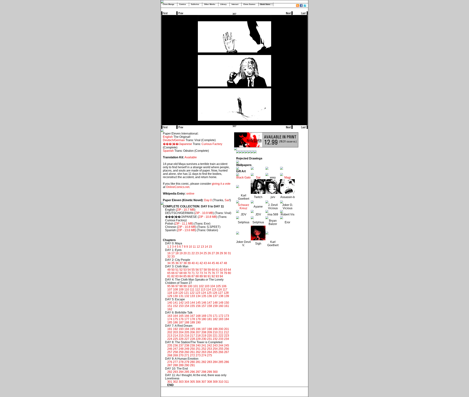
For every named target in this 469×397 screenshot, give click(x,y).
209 (209, 332)
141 (175, 302)
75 (209, 273)
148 (215, 302)
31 (229, 253)
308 (209, 381)
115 (214, 289)
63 (225, 269)
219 (203, 335)
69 (185, 273)
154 (186, 305)
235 (169, 345)
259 (181, 352)
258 (175, 352)
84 (181, 276)
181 (209, 319)
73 (201, 273)
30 (225, 253)
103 (206, 286)
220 (209, 335)
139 (226, 296)
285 (220, 362)
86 (189, 276)
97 (177, 286)
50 (173, 269)
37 (181, 263)
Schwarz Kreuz (243, 206)
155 (192, 305)
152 (175, 305)
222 (220, 335)
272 (192, 355)
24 (201, 253)
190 (198, 322)
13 (202, 246)
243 (215, 345)
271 (186, 355)
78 (221, 273)
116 (219, 289)
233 (220, 338)
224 (169, 338)
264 (209, 352)
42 (201, 263)
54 (189, 269)
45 (213, 263)
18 (177, 253)
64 (229, 269)
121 (186, 292)
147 (209, 302)
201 (226, 329)
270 (181, 355)
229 (198, 338)
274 (203, 355)
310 (220, 381)
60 (213, 269)
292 (169, 371)
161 (226, 305)
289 (181, 365)
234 (226, 338)
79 (225, 273)
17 (173, 253)
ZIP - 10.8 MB (207, 216)
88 (197, 276)
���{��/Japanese (177, 144)
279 (186, 362)
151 (169, 305)
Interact (235, 4)
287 (169, 365)
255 (220, 348)
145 (198, 302)
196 (198, 329)
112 (197, 289)
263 (203, 352)
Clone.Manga (168, 4)
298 (203, 371)
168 (198, 315)
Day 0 (208, 200)
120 (180, 292)
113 (203, 289)
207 (198, 332)
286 (226, 362)
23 (197, 253)
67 (177, 273)
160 (220, 305)
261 (192, 352)
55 (193, 269)
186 (175, 322)
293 (175, 371)
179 (198, 319)
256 (226, 348)
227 (186, 338)
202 (169, 332)
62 (221, 269)
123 (197, 292)
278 (181, 362)
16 (169, 253)
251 (198, 348)
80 (229, 273)
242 (209, 345)
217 (192, 335)
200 (220, 329)
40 (193, 263)
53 (185, 269)
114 (208, 289)
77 (217, 273)
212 (226, 332)
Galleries (195, 4)
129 (169, 296)
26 (209, 253)
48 (225, 263)
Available (190, 157)
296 (192, 371)
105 (218, 286)
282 (203, 362)
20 (185, 253)
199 (215, 329)
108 (175, 289)
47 (221, 263)
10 (190, 246)
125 (209, 292)
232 (215, 338)
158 (209, 305)
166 (186, 315)
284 (215, 362)
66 (173, 273)
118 (169, 292)
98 (181, 286)
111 (192, 289)
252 (203, 348)
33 (173, 256)
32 (169, 256)
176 (181, 319)
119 (175, 292)
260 (186, 352)
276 (169, 362)
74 (205, 273)
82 (173, 276)
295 (186, 371)
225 (175, 338)
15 (210, 246)
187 (181, 322)
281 (198, 362)
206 (192, 332)
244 (220, 345)
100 (189, 286)
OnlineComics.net (177, 187)
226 (181, 338)
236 (175, 345)
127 (220, 292)
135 (203, 296)
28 (217, 253)
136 (209, 296)
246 (169, 348)
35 (173, 263)
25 (205, 253)
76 (213, 273)
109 (181, 289)
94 (221, 276)
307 (203, 381)
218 (198, 335)
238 (186, 345)
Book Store (265, 4)
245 (226, 345)
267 (226, 352)
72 (197, 273)
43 (205, 263)
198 (209, 329)
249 (186, 348)
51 (177, 269)
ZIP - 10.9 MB (204, 213)
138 (220, 296)
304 (186, 381)
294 (181, 371)
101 (195, 286)
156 (198, 305)
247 (175, 348)
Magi (287, 177)
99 (185, 286)
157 (203, 305)
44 (209, 263)
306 (198, 381)
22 (193, 253)
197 (203, 329)
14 (206, 246)
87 (193, 276)
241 (203, 345)
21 (189, 253)
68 (181, 273)
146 (203, 302)
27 (213, 253)
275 (209, 355)
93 (217, 276)
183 (220, 319)
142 (181, 302)
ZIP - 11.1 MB (184, 223)
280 (192, 362)
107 (169, 289)
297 (198, 371)
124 (203, 292)
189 (192, 322)
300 (215, 371)
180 (203, 319)
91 (209, 276)
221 (215, 335)
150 (226, 302)
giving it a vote (221, 183)
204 (181, 332)
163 (169, 315)
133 (192, 296)
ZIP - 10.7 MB (185, 209)
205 (186, 332)
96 (173, 286)
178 (192, 319)
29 (221, 253)
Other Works (209, 4)
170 (209, 315)
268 (169, 355)
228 (192, 338)
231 (209, 338)
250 (192, 348)
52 (181, 269)
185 (169, 322)
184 (226, 319)
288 (175, 365)
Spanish (168, 150)
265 (215, 352)
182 (215, 319)
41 (197, 263)
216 (186, 335)
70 (189, 273)
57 (201, 269)
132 (186, 296)
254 (215, 348)
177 (186, 319)
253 (209, 348)
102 (201, 286)
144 (192, 302)
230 (203, 338)
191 (169, 329)
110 (186, 289)
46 (217, 263)
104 (212, 286)
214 (175, 335)
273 (198, 355)
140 (169, 302)
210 (215, 332)
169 (203, 315)
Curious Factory (212, 144)
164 (175, 315)
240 (198, 345)
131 (181, 296)
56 (197, 269)
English (168, 136)
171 (215, 315)
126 (214, 292)
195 (192, 329)
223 (226, 335)
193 (181, 329)
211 (220, 332)
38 (185, 263)
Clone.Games (249, 4)
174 (169, 319)
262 (198, 352)
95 (169, 286)
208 (203, 332)
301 (169, 381)
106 (223, 286)
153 (181, 305)
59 (209, 269)
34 (169, 263)
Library (223, 4)
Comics (182, 4)
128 (226, 292)
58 (205, 269)
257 (169, 352)
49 (169, 269)
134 (198, 296)
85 (185, 276)
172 (220, 315)
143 (186, 302)
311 (226, 381)
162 (169, 309)
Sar (227, 200)
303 (181, 381)
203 (175, 332)
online (190, 193)
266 (220, 352)
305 (192, 381)
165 (181, 315)
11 (194, 246)
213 (169, 335)
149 (220, 302)
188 (186, 322)
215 (181, 335)
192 (175, 329)
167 (192, 315)
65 (169, 273)
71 (193, 273)
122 (192, 292)
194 (186, 329)
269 (175, 355)
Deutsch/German (174, 140)
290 (186, 365)
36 (177, 263)
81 (169, 276)
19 (181, 253)
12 (198, 246)
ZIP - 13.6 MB (186, 230)
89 (201, 276)
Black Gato (243, 177)
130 (175, 296)
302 (175, 381)
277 (175, 362)
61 (217, 269)
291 (192, 365)
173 (226, 315)
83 (177, 276)
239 (192, 345)
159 (215, 305)
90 (205, 276)
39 (189, 263)
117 (225, 289)
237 (181, 345)
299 (209, 371)
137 (215, 296)
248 (181, 348)
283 (209, 362)
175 (175, 319)
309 (215, 381)
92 (213, 276)
